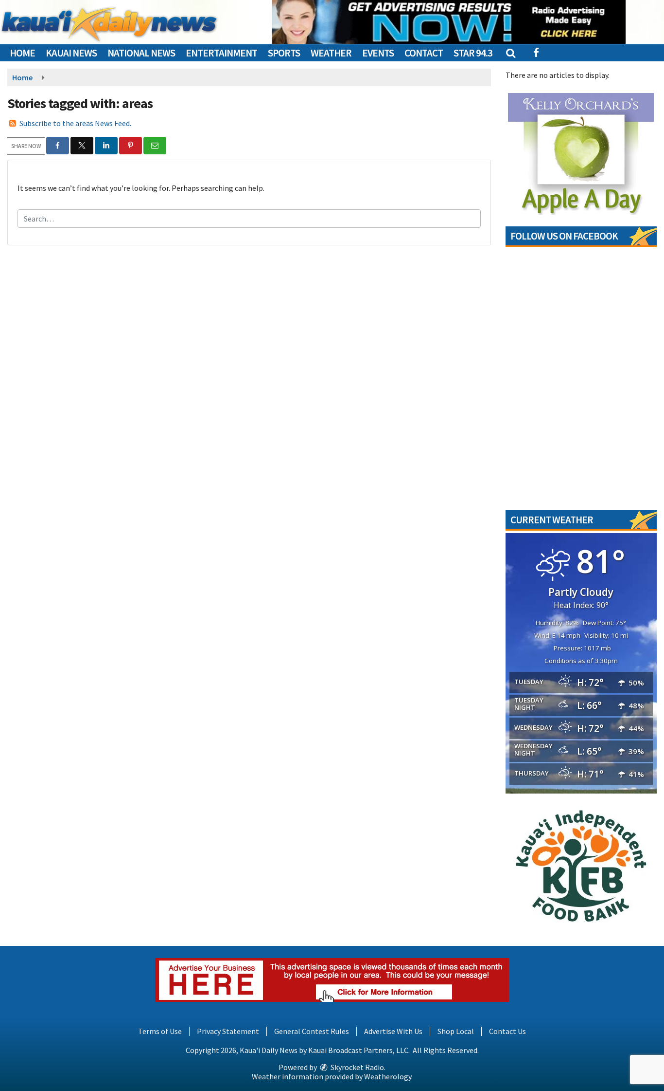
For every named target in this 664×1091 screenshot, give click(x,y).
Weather (331, 52)
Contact (423, 52)
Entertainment (221, 52)
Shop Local (455, 1031)
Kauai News (71, 52)
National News (141, 52)
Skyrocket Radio (356, 1067)
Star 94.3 (473, 52)
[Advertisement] (449, 22)
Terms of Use (160, 1031)
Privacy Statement (228, 1031)
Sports (284, 52)
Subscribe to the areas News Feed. (75, 123)
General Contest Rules (311, 1031)
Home (22, 52)
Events (378, 52)
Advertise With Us (393, 1031)
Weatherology (387, 1076)
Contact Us (507, 1031)
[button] (510, 52)
